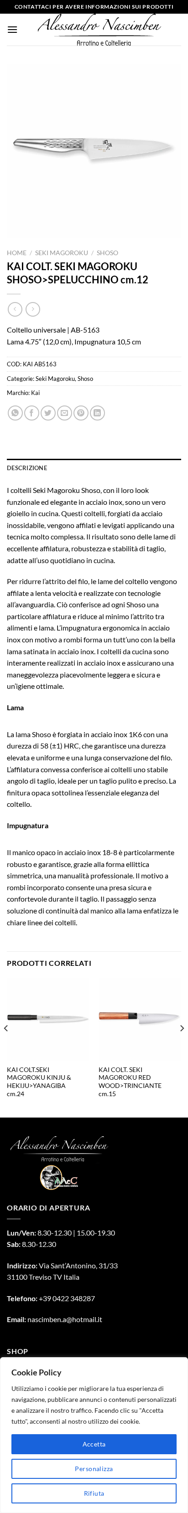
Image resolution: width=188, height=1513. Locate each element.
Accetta (94, 1444)
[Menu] (12, 29)
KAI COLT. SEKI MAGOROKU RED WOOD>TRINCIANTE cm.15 (130, 1082)
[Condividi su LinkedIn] (97, 413)
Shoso (107, 252)
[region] (94, 1435)
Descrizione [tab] (27, 468)
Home (16, 252)
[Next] (181, 1046)
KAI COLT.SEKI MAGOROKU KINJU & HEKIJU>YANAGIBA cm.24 (39, 1082)
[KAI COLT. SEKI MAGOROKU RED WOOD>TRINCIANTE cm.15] (140, 1019)
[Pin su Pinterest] (81, 413)
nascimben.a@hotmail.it (64, 1319)
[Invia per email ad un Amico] (64, 413)
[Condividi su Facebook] (31, 413)
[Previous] (6, 1046)
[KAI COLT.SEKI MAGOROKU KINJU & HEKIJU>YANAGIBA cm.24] (48, 1019)
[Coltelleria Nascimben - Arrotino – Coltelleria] (99, 30)
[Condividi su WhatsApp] (15, 413)
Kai (35, 392)
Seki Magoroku (61, 252)
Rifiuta (94, 1493)
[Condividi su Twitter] (48, 413)
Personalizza (94, 1468)
